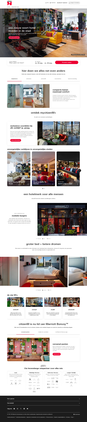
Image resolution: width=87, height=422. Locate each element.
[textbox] (19, 63)
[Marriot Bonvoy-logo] (43, 365)
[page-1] (42, 188)
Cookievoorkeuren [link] (11, 417)
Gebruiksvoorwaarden (20, 417)
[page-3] (44, 188)
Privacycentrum (49, 417)
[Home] (9, 3)
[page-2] (43, 188)
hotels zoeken (67, 62)
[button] (52, 3)
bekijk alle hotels (14, 37)
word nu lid (57, 354)
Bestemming (13, 61)
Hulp (72, 417)
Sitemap (68, 417)
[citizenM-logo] (62, 3)
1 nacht (38, 61)
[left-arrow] (38, 290)
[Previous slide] (38, 238)
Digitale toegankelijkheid (59, 417)
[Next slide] (48, 238)
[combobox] (19, 62)
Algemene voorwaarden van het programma (36, 417)
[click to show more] (79, 170)
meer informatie (15, 140)
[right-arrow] (49, 290)
